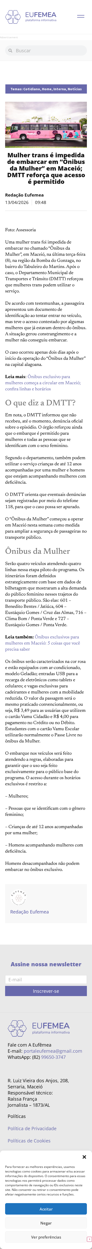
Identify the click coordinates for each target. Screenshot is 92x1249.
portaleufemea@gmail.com (53, 1051)
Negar (46, 1223)
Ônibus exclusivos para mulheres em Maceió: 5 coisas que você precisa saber (42, 643)
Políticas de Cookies (29, 1141)
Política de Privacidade (32, 1128)
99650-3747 (53, 1057)
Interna (59, 89)
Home (47, 89)
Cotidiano (31, 89)
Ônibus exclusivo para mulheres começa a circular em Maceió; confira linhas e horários (43, 383)
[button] (84, 1157)
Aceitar (46, 1209)
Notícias (75, 89)
